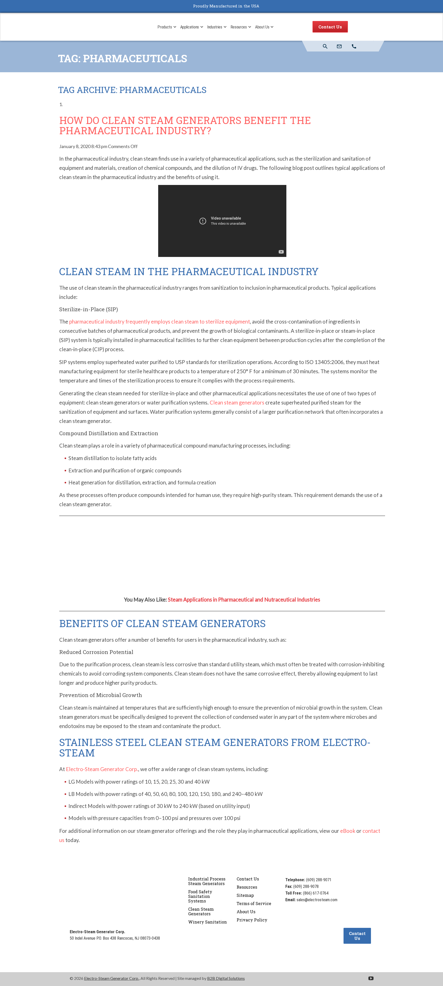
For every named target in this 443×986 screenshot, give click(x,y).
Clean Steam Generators (201, 911)
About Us (246, 911)
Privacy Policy (252, 919)
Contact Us (330, 26)
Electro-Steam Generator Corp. (102, 769)
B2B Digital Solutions (226, 978)
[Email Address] (340, 46)
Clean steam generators (237, 402)
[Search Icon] (325, 46)
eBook (347, 831)
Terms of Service (254, 903)
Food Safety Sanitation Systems (200, 896)
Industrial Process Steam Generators (206, 881)
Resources (247, 887)
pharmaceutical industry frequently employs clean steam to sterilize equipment (159, 321)
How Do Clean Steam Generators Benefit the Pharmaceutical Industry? (185, 125)
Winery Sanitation (207, 922)
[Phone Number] (354, 46)
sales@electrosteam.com (317, 899)
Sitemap (245, 895)
